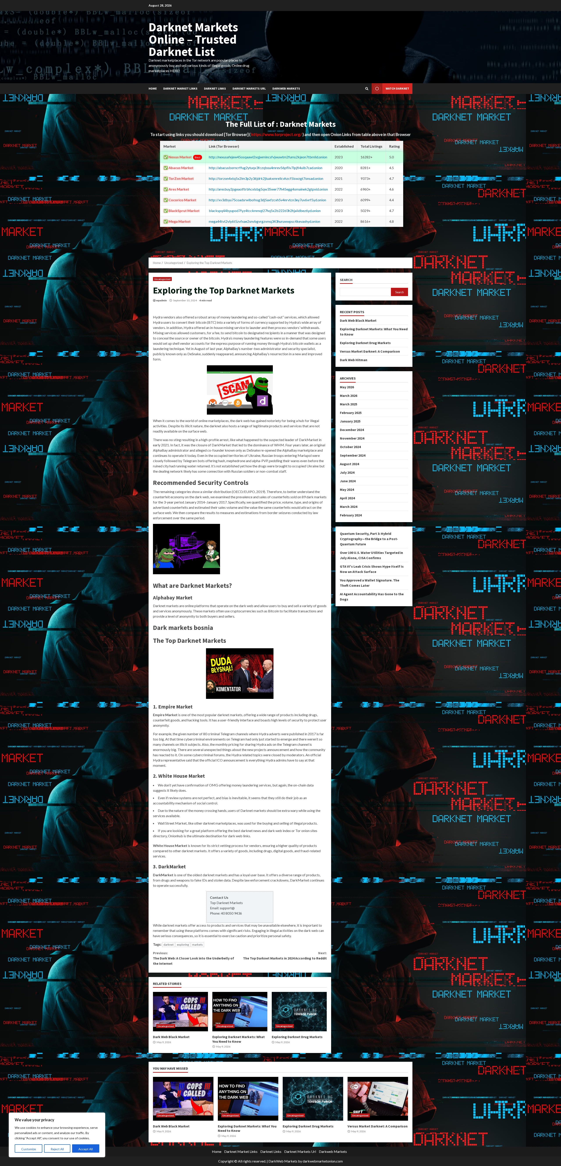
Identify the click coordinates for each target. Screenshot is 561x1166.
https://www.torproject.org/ (276, 134)
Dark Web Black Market (180, 1011)
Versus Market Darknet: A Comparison (370, 351)
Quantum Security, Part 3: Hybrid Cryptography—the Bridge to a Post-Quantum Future (369, 538)
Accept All (85, 1149)
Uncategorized (162, 279)
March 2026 (348, 395)
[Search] (366, 89)
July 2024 (347, 472)
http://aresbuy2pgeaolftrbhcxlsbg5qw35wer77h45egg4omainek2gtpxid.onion (268, 189)
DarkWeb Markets (282, 1161)
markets (197, 944)
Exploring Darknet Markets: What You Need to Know (239, 1011)
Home (153, 88)
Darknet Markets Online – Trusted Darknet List (193, 39)
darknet (168, 944)
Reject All (57, 1149)
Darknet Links (215, 88)
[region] (57, 1135)
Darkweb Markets (286, 88)
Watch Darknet (397, 88)
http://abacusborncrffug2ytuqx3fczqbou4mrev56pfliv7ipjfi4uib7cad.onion (265, 168)
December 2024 (352, 430)
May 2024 (347, 489)
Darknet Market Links (180, 88)
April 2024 (347, 498)
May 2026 (347, 387)
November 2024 (352, 438)
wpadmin (161, 300)
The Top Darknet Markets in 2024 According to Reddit (285, 955)
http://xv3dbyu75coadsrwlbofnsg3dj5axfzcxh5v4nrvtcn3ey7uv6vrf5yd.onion (267, 200)
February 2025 (351, 412)
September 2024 (352, 455)
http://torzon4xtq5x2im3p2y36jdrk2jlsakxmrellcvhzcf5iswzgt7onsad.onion (266, 178)
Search (346, 280)
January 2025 (350, 421)
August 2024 (349, 464)
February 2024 (351, 515)
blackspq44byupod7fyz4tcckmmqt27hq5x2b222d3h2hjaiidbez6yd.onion (265, 210)
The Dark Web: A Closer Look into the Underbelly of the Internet (193, 958)
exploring (183, 944)
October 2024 (350, 447)
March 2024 (348, 506)
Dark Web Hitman (353, 360)
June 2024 (347, 481)
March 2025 (348, 404)
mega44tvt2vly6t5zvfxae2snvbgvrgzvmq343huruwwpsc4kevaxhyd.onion (264, 221)
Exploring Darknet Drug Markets (299, 1011)
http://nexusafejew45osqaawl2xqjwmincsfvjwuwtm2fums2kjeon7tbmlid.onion (268, 157)
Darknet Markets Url (249, 88)
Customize (28, 1149)
